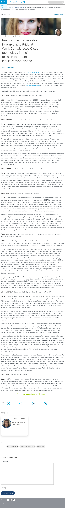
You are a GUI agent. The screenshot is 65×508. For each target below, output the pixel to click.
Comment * (5, 461)
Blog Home (3, 7)
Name (3, 488)
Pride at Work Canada (33, 72)
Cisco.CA (3, 5)
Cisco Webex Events (33, 85)
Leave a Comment (59, 14)
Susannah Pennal (8, 67)
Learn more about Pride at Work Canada (32, 394)
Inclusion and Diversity (18, 7)
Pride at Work (40, 446)
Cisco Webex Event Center (27, 446)
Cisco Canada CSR (12, 446)
